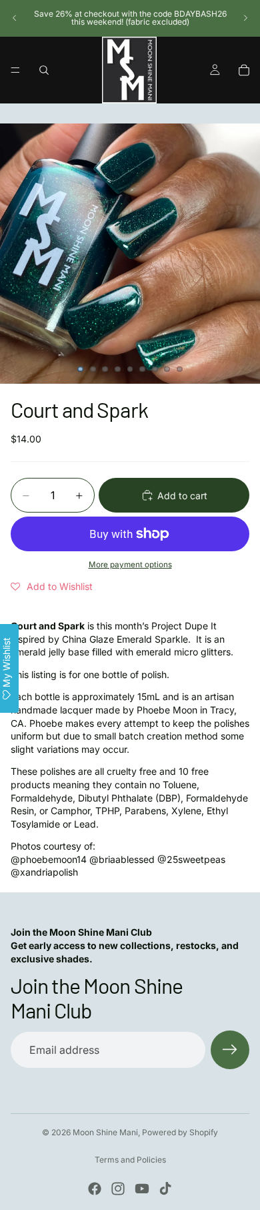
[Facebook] (95, 1189)
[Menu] (15, 70)
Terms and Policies (130, 1160)
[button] (52, 586)
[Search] (44, 70)
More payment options (130, 564)
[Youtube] (142, 1189)
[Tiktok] (165, 1189)
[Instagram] (118, 1189)
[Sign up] (230, 1049)
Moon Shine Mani (105, 1132)
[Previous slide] (14, 18)
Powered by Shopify (180, 1132)
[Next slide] (245, 18)
